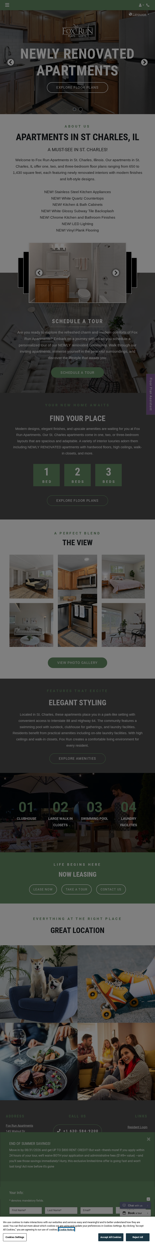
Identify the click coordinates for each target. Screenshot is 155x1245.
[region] (77, 1231)
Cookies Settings (14, 1237)
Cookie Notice (66, 1229)
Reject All (138, 1237)
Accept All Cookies (110, 1237)
